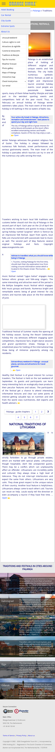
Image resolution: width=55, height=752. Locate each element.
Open (16, 135)
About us (31, 735)
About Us (5, 31)
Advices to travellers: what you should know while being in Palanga (32, 256)
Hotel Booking (7, 9)
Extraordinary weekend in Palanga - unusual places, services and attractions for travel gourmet (29, 364)
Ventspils (6, 622)
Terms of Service (9, 735)
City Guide (6, 20)
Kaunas (5, 643)
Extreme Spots (8, 26)
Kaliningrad (7, 601)
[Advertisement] (27, 189)
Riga (3, 664)
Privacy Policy (21, 735)
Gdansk (5, 685)
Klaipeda (6, 579)
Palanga (36, 10)
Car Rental (6, 15)
